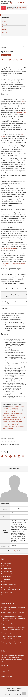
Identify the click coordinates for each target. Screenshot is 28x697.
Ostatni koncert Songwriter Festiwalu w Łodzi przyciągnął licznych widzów (14, 642)
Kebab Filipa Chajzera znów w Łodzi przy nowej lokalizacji (14, 608)
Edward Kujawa (7, 426)
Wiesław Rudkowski (8, 428)
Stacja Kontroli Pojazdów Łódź (11, 589)
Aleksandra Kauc (16, 417)
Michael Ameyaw (7, 415)
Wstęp (4, 21)
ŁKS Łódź (21, 105)
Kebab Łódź (6, 595)
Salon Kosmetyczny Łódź (9, 581)
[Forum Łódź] (6, 2)
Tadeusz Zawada (13, 423)
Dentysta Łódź (7, 563)
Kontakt (3, 672)
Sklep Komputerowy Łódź (10, 584)
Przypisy (4, 32)
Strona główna (4, 46)
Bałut (23, 101)
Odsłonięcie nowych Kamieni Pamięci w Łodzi (14, 613)
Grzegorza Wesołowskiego (8, 248)
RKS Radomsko (21, 112)
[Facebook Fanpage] (18, 2)
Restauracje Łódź (7, 592)
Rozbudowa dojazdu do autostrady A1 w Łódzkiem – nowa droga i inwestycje (14, 628)
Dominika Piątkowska (15, 424)
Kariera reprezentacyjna (8, 26)
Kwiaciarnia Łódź (7, 571)
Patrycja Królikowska (16, 410)
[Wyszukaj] (23, 2)
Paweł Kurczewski (8, 411)
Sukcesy (4, 29)
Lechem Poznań (5, 198)
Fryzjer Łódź (6, 579)
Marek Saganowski (13, 421)
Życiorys (4, 24)
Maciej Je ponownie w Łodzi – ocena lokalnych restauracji (13, 633)
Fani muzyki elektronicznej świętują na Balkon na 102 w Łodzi (13, 637)
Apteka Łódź (6, 566)
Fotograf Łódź (7, 576)
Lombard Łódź (7, 568)
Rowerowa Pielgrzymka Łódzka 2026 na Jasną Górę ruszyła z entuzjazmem (14, 624)
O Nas (13, 688)
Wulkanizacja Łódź (8, 587)
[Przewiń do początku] (24, 693)
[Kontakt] (21, 2)
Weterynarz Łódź (7, 574)
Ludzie (11, 46)
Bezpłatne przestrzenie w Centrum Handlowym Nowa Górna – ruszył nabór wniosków (14, 618)
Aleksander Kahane (14, 406)
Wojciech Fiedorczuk (18, 426)
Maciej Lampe (18, 413)
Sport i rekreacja (19, 46)
